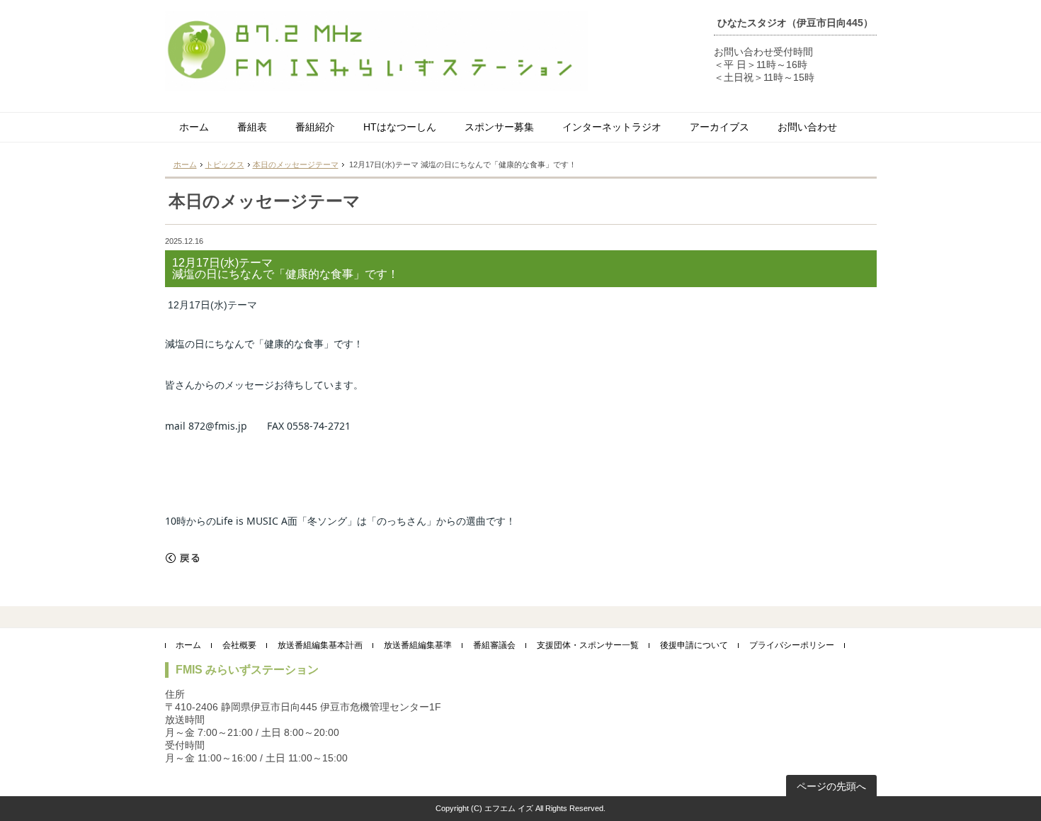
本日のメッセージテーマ (296, 164)
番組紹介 (315, 127)
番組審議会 (494, 645)
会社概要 (239, 645)
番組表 (252, 127)
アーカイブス (719, 127)
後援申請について (694, 645)
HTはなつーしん (399, 127)
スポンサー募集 (499, 127)
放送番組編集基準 (418, 645)
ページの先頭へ (831, 786)
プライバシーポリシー (791, 645)
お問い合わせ (807, 127)
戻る (182, 558)
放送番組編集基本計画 (320, 645)
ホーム (194, 127)
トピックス (224, 164)
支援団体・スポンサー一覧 (588, 645)
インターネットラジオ (611, 127)
